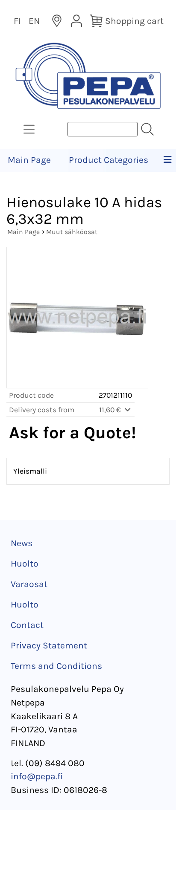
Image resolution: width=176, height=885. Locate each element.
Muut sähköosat (71, 232)
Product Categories (108, 160)
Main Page (29, 160)
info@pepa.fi (37, 776)
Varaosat (29, 584)
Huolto (24, 563)
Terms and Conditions (56, 666)
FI (17, 21)
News (21, 543)
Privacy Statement (49, 645)
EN (34, 21)
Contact (27, 625)
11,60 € (111, 409)
